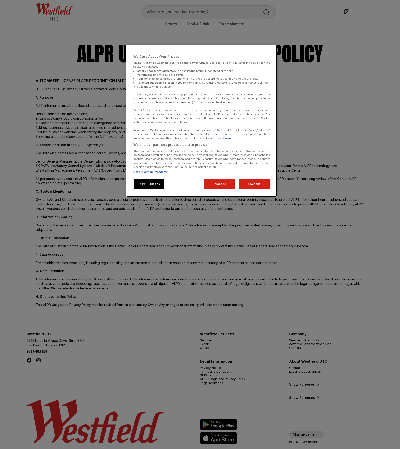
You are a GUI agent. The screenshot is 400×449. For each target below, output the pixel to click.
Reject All (219, 183)
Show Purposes (149, 183)
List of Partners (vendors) (150, 171)
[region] (201, 121)
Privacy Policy (221, 138)
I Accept (254, 183)
